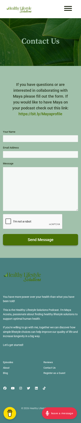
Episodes (8, 362)
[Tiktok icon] (44, 388)
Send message (40, 239)
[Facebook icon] (5, 388)
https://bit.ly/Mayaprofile (40, 114)
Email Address (11, 147)
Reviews (48, 362)
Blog (5, 373)
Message (8, 163)
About (6, 367)
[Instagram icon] (21, 388)
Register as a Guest (54, 373)
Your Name (9, 131)
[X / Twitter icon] (28, 388)
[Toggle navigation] (68, 9)
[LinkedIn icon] (36, 388)
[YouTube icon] (13, 388)
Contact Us (49, 367)
